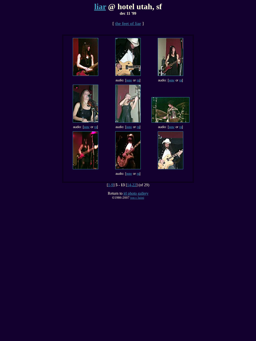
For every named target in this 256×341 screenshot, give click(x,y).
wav (129, 80)
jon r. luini (137, 197)
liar (100, 6)
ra (138, 80)
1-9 (110, 185)
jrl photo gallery (136, 193)
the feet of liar (128, 23)
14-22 (131, 185)
